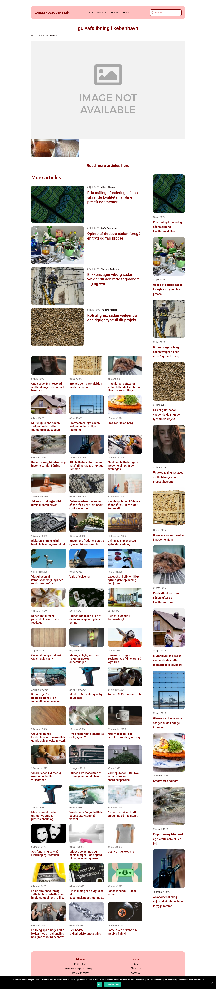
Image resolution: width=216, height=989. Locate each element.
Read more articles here (108, 165)
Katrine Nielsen (109, 310)
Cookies (114, 12)
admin (53, 35)
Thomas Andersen (110, 269)
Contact (126, 12)
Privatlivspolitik (112, 984)
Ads (91, 12)
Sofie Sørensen (109, 228)
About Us (101, 12)
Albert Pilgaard (108, 187)
